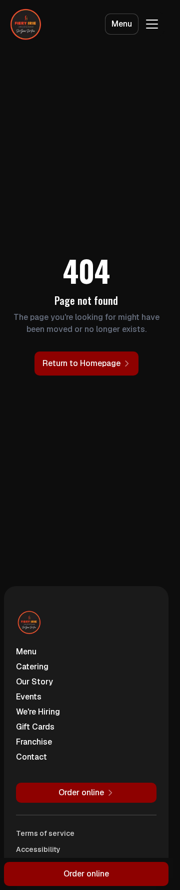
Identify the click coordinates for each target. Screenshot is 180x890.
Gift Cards (35, 727)
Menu (122, 24)
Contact (31, 757)
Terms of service (45, 833)
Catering (32, 666)
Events (29, 696)
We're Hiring (38, 711)
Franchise (34, 742)
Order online (86, 873)
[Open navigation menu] (152, 24)
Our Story (34, 681)
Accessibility (38, 849)
